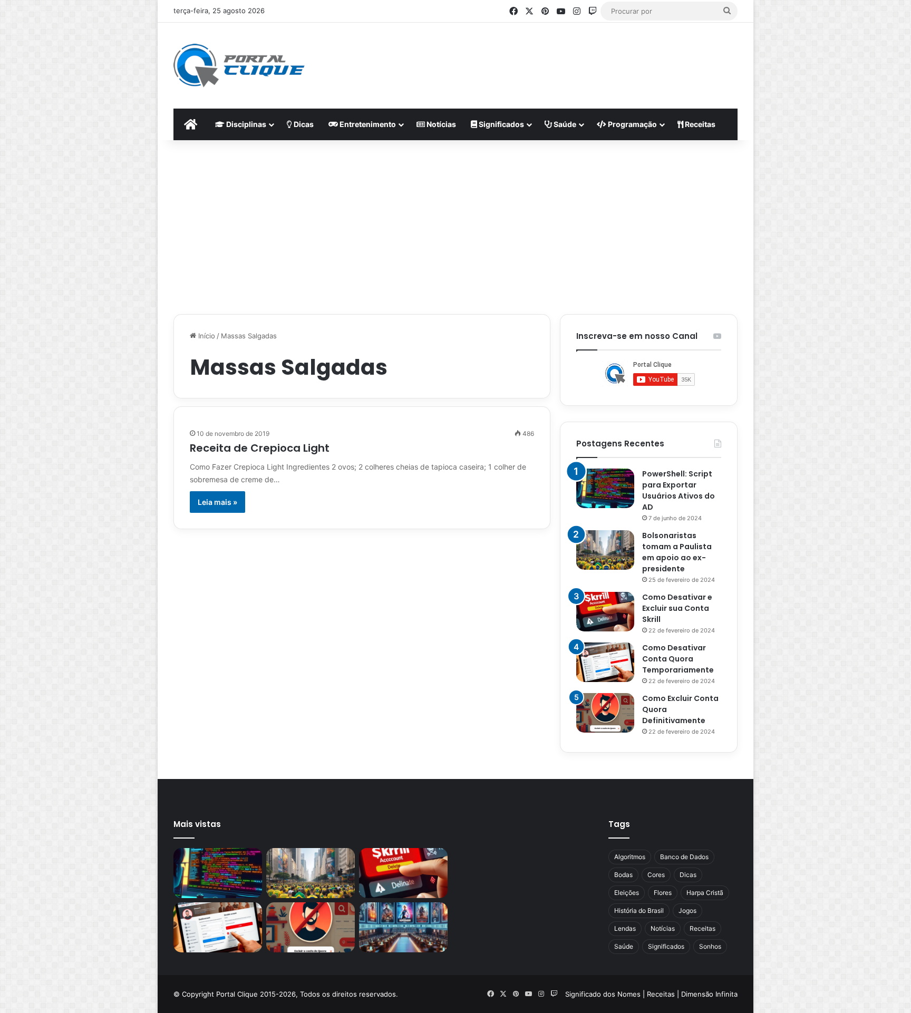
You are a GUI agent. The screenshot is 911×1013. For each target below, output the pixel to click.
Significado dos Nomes (603, 994)
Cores (656, 875)
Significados (500, 124)
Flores (663, 893)
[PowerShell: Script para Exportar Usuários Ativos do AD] (605, 488)
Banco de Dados (684, 857)
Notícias (440, 124)
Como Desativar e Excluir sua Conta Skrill (677, 608)
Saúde (564, 124)
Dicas (303, 124)
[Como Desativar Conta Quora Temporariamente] (605, 662)
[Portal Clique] (239, 65)
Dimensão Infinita (709, 994)
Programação (631, 124)
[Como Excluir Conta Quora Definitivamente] (605, 713)
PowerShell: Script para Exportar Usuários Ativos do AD (678, 490)
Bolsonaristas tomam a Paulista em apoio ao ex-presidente (677, 552)
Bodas (623, 875)
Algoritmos (629, 857)
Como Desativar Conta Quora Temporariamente (678, 658)
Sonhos (710, 946)
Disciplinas (245, 124)
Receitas (699, 124)
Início (205, 336)
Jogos (687, 910)
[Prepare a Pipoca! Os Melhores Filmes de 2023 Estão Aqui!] (403, 927)
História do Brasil (639, 910)
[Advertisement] (559, 57)
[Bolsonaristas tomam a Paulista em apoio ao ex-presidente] (605, 550)
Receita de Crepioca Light (259, 448)
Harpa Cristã (704, 893)
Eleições (626, 893)
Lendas (625, 928)
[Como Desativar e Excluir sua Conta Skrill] (605, 611)
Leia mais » (217, 502)
